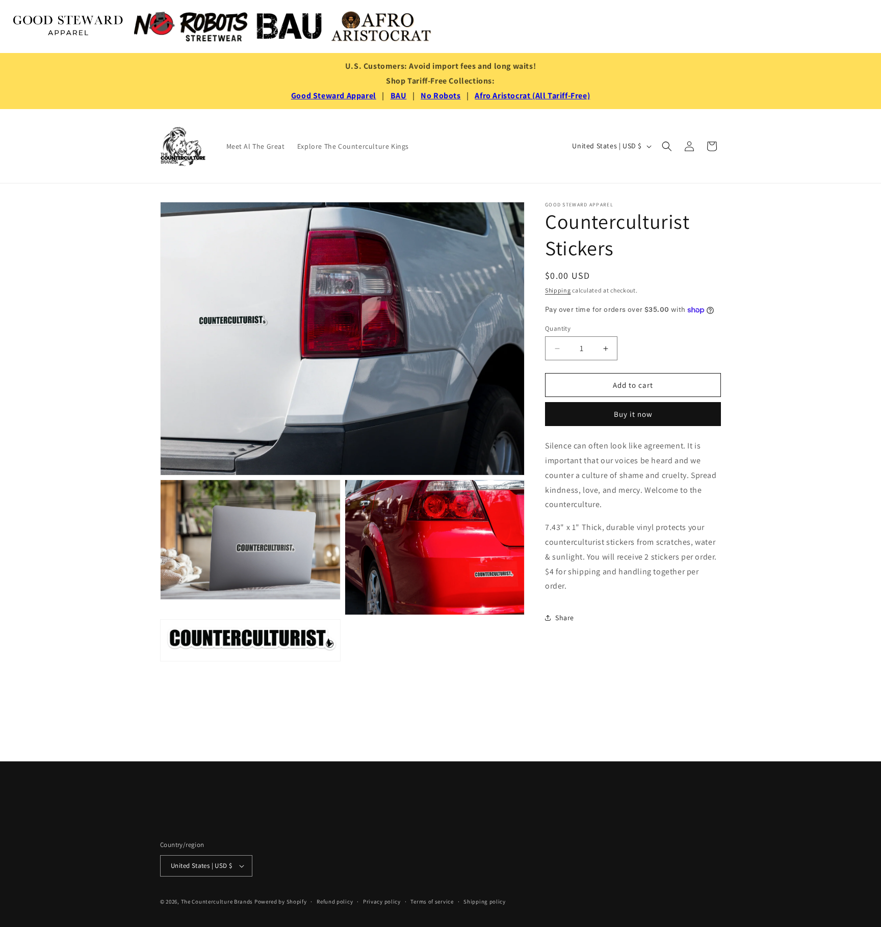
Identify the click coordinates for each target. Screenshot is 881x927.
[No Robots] (191, 26)
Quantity (558, 328)
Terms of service (431, 901)
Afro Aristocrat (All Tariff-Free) (532, 95)
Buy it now (633, 414)
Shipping (558, 290)
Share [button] (564, 617)
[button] (667, 146)
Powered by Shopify (280, 901)
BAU (399, 95)
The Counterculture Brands (217, 901)
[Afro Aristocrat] (381, 26)
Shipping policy (484, 901)
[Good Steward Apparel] (68, 26)
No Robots (440, 95)
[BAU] (289, 26)
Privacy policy (382, 901)
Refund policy (335, 901)
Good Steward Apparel (333, 95)
